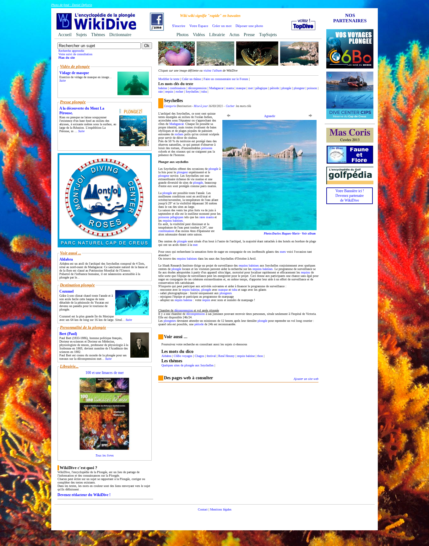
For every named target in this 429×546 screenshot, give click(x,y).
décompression (197, 88)
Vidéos (199, 34)
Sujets (81, 34)
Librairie (217, 34)
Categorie (170, 106)
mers (283, 251)
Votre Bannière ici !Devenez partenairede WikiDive (349, 196)
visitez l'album (213, 70)
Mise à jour (201, 106)
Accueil (65, 34)
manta (230, 88)
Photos (182, 34)
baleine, (195, 289)
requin (169, 91)
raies (202, 217)
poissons (206, 148)
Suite (62, 80)
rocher (179, 91)
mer (250, 88)
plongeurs (226, 293)
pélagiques (176, 217)
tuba (204, 91)
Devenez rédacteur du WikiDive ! (84, 495)
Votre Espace (198, 26)
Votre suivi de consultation (75, 54)
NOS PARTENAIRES (350, 18)
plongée (286, 88)
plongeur (299, 88)
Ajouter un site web (306, 379)
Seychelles (192, 91)
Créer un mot (221, 26)
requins (167, 220)
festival (211, 356)
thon (260, 356)
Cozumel (66, 291)
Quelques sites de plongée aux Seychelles (187, 365)
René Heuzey (226, 356)
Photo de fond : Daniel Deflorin (71, 5)
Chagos (199, 356)
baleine (162, 88)
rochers (179, 134)
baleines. (178, 220)
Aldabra (166, 356)
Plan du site (66, 57)
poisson (312, 88)
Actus (234, 34)
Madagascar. (176, 124)
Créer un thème (191, 79)
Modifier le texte (168, 79)
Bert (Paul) (68, 334)
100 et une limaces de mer (104, 372)
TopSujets (268, 34)
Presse (249, 34)
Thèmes (98, 34)
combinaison (178, 88)
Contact (203, 509)
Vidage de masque (74, 73)
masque (241, 88)
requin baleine (246, 356)
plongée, (198, 182)
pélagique (261, 88)
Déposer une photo (249, 26)
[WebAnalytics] (214, 519)
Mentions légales (220, 509)
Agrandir (269, 116)
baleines (192, 258)
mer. (195, 244)
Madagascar (216, 88)
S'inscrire (178, 26)
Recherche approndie (71, 50)
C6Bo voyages (183, 356)
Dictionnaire (120, 34)
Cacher (230, 106)
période (274, 88)
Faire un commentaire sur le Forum (226, 79)
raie (160, 91)
